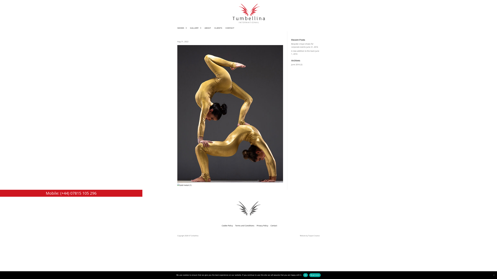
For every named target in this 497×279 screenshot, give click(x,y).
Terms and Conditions (244, 225)
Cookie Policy (227, 225)
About (207, 28)
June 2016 (295, 64)
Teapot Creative (314, 236)
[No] (493, 275)
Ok (305, 275)
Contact (229, 28)
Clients (218, 28)
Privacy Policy (262, 225)
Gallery (194, 28)
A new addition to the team (303, 51)
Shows (180, 28)
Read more (314, 275)
